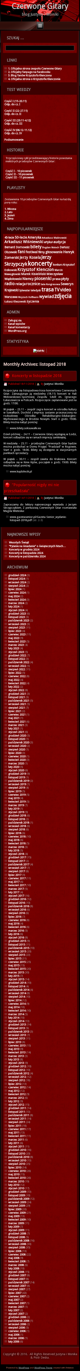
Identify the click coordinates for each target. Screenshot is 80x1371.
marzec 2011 (16, 1139)
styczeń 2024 (16, 610)
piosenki (43, 278)
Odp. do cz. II (12, 114)
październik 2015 (18, 948)
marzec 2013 (16, 1056)
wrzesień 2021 (17, 704)
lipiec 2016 (14, 916)
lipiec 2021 (14, 711)
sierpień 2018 (16, 829)
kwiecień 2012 (17, 1094)
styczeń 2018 (16, 853)
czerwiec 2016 (17, 920)
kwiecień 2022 (17, 683)
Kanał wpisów (16, 323)
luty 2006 (13, 1341)
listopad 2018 (16, 819)
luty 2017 (13, 892)
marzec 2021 (16, 725)
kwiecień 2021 (17, 721)
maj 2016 (13, 923)
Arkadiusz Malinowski (54, 237)
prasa (56, 279)
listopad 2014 (16, 986)
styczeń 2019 (16, 812)
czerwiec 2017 (17, 878)
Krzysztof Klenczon (35, 269)
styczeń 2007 (16, 1313)
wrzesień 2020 (17, 745)
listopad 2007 (16, 1279)
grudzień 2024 (17, 575)
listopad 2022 (16, 658)
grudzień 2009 (17, 1191)
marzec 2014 (16, 1014)
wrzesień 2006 (17, 1324)
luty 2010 (13, 1184)
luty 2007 (13, 1310)
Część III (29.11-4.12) (17, 120)
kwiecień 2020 (17, 759)
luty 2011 (13, 1143)
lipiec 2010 (14, 1167)
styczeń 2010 (16, 1188)
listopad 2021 (16, 697)
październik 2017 (18, 864)
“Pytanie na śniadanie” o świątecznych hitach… (37, 546)
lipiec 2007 (14, 1292)
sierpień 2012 (16, 1080)
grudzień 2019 (17, 773)
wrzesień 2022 (17, 665)
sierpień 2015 (16, 954)
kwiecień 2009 (17, 1219)
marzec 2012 (16, 1097)
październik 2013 (18, 1031)
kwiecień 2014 (17, 1010)
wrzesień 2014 (17, 993)
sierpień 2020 (16, 749)
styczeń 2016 (16, 937)
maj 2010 (13, 1174)
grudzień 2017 (17, 857)
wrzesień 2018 (17, 826)
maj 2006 (13, 1334)
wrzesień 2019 (17, 784)
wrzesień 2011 (17, 1118)
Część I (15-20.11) (15, 101)
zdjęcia (63, 296)
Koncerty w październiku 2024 (27, 556)
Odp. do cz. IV (13, 133)
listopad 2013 (16, 1028)
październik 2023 (18, 620)
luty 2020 (13, 766)
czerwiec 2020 (17, 756)
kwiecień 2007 (17, 1303)
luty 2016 (13, 934)
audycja (59, 242)
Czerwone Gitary (40, 6)
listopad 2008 (16, 1237)
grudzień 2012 (17, 1066)
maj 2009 (13, 1216)
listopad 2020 (16, 739)
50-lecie (21, 237)
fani (21, 251)
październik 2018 (18, 822)
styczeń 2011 (16, 1146)
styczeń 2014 (16, 1021)
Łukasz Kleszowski (15, 301)
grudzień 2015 (17, 941)
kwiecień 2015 (17, 968)
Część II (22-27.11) (16, 110)
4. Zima (8, 218)
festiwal (32, 252)
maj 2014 (13, 1007)
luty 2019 (13, 808)
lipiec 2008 (14, 1251)
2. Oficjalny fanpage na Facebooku (29, 72)
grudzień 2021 (17, 693)
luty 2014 (13, 1017)
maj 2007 (13, 1299)
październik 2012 (18, 1073)
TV (57, 289)
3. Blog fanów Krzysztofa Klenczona (30, 75)
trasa (47, 289)
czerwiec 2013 (17, 1045)
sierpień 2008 (16, 1247)
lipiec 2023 (14, 631)
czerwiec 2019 (17, 794)
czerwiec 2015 (17, 962)
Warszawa (10, 297)
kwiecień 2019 (17, 801)
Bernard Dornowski (17, 247)
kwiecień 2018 (17, 843)
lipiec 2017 (14, 874)
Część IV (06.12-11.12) (18, 130)
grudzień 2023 (17, 613)
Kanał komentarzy (19, 327)
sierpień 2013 (16, 1038)
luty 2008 (13, 1268)
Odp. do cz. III (13, 123)
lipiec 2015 (14, 958)
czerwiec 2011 (17, 1129)
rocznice (33, 284)
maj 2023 (13, 638)
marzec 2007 (16, 1306)
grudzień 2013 (17, 1024)
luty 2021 (13, 728)
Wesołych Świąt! (19, 542)
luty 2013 (13, 1059)
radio (9, 283)
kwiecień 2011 (17, 1136)
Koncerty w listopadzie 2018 (37, 375)
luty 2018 (13, 850)
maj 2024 (13, 596)
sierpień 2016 (16, 913)
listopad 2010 (16, 1153)
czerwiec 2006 (17, 1331)
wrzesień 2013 (17, 1035)
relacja (20, 284)
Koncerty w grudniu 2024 (24, 549)
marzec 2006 (16, 1338)
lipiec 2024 (14, 589)
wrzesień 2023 (17, 624)
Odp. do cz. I (12, 104)
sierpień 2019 (16, 787)
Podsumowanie (13, 139)
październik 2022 (18, 662)
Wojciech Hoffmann (28, 297)
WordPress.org (17, 330)
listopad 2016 (16, 902)
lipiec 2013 (14, 1042)
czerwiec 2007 (17, 1296)
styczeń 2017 (16, 895)
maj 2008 (13, 1258)
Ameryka (34, 237)
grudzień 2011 (17, 1108)
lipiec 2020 (14, 753)
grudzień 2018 (17, 815)
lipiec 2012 (14, 1083)
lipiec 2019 (14, 791)
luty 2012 (13, 1101)
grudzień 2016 (17, 899)
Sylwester (24, 290)
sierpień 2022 (16, 669)
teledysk (36, 290)
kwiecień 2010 (17, 1177)
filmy (41, 252)
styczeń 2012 (16, 1104)
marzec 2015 (16, 972)
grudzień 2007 (17, 1275)
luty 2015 (13, 975)
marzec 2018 (16, 847)
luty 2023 (13, 648)
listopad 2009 (16, 1195)
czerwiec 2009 (17, 1212)
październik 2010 (18, 1157)
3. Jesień (9, 215)
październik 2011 (18, 1115)
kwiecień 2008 (17, 1261)
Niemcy (28, 279)
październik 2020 (18, 742)
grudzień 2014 (17, 982)
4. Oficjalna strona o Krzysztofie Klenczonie (34, 79)
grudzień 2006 (17, 1317)
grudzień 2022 (17, 655)
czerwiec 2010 (17, 1171)
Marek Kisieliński (33, 274)
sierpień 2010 (16, 1163)
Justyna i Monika (54, 383)
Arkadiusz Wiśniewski (23, 241)
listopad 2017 (16, 861)
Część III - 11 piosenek (20, 177)
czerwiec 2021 (17, 714)
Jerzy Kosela (30, 257)
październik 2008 (18, 1240)
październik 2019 (18, 780)
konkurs (58, 264)
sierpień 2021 (16, 707)
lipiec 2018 (14, 833)
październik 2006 (18, 1320)
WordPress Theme (43, 1367)
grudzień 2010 (17, 1150)
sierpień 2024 (16, 585)
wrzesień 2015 (17, 951)
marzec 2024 (16, 603)
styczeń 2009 (16, 1230)
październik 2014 (18, 989)
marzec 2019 (16, 805)
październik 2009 (18, 1198)
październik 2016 (18, 906)
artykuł (48, 242)
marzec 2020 (16, 763)
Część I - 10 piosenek (19, 171)
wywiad (46, 296)
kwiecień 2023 (17, 641)
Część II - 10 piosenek (19, 174)
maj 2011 (13, 1132)
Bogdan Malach (50, 247)
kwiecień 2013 (17, 1052)
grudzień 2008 (17, 1233)
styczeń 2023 (16, 652)
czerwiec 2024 (17, 592)
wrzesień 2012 (17, 1076)
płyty (65, 279)
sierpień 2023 (16, 627)
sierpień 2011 (16, 1122)
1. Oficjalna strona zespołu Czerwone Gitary (35, 68)
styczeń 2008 (16, 1271)
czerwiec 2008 (17, 1254)
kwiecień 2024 (17, 599)
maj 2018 (13, 840)
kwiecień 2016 (17, 927)
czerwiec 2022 (17, 676)
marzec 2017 (16, 888)
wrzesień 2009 (17, 1202)
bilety (36, 246)
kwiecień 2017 (17, 885)
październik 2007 (18, 1282)
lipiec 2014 (14, 1000)
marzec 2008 (16, 1265)
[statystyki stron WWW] (38, 350)
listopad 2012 (16, 1070)
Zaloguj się (15, 320)
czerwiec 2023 (17, 634)
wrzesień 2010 (17, 1160)
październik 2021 (18, 700)
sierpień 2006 (16, 1327)
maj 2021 (13, 718)
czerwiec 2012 (17, 1087)
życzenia (33, 301)
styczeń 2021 (16, 732)
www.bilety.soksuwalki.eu (25, 428)
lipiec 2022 (14, 672)
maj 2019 (13, 798)
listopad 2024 (16, 578)
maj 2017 (13, 881)
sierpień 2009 (16, 1205)
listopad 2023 (16, 617)
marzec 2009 (16, 1223)
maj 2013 (13, 1049)
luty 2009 (13, 1226)
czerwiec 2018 (17, 836)
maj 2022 (13, 679)
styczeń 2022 (16, 690)
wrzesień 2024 (17, 582)
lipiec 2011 (14, 1125)
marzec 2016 (16, 930)
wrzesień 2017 (17, 867)
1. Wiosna (10, 208)
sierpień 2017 (16, 871)
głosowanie (54, 252)
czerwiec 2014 (17, 1003)
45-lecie (9, 237)
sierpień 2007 (16, 1289)
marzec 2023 (16, 644)
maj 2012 (13, 1090)
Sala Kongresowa (50, 284)
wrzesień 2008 (17, 1244)
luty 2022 (13, 686)
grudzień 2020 (17, 735)
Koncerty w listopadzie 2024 (26, 553)
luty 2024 (13, 606)
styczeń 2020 (16, 770)
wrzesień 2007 (17, 1285)
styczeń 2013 (16, 1062)
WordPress (24, 1367)
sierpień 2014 (16, 996)
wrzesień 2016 (17, 909)
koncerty (40, 263)
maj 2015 (13, 965)
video (65, 289)
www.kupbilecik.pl (21, 471)
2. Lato (8, 212)
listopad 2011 (16, 1111)
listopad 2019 (16, 777)
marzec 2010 (16, 1181)
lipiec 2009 (14, 1209)
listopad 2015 (16, 944)
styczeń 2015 (16, 979)
